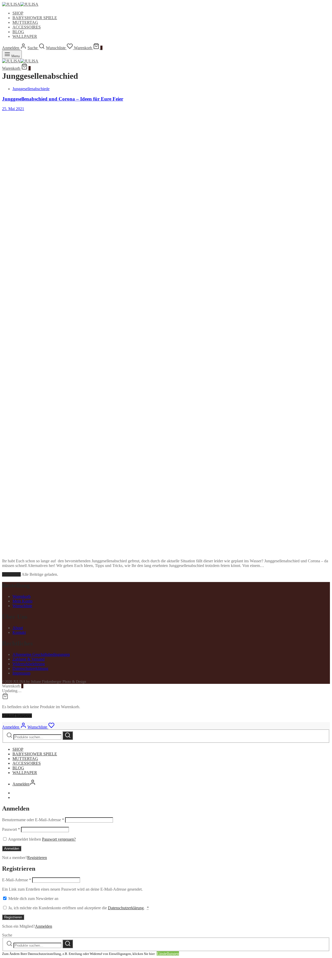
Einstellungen (168, 953)
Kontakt (19, 632)
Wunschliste (22, 606)
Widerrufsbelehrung (28, 664)
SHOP (17, 13)
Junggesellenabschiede (31, 89)
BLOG (18, 32)
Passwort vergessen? (59, 839)
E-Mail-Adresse (16, 880)
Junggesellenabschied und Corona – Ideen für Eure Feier (62, 99)
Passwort (11, 829)
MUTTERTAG (25, 22)
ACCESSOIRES (26, 27)
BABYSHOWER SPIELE (34, 18)
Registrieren (37, 857)
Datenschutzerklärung (30, 668)
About (17, 628)
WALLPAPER (24, 36)
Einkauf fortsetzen (17, 715)
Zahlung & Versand (28, 659)
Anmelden (11, 848)
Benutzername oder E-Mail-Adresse (33, 820)
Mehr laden (11, 574)
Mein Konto (22, 601)
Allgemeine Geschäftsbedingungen (41, 654)
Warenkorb (21, 596)
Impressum (21, 673)
